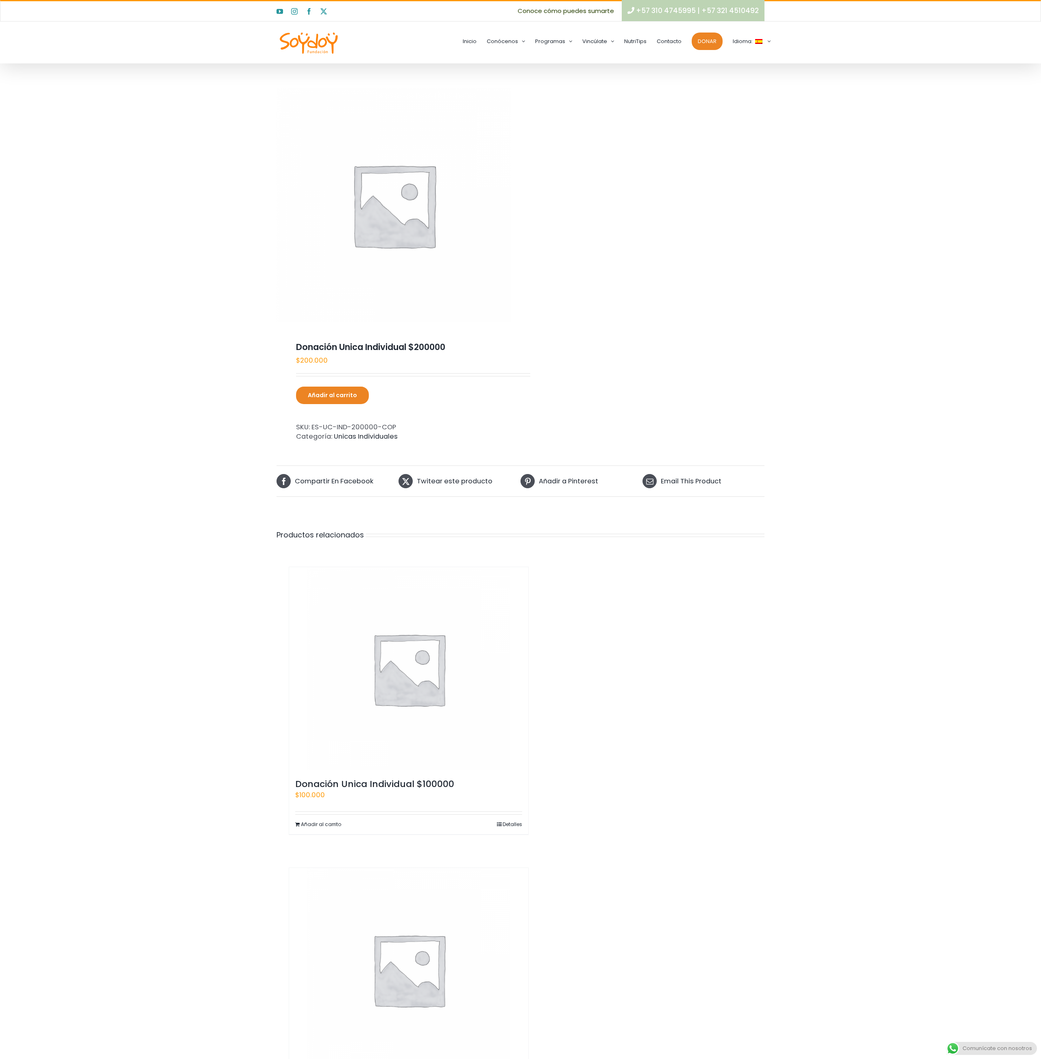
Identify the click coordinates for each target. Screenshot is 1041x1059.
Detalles (512, 824)
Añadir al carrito (332, 395)
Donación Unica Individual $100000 (374, 784)
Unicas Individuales (366, 436)
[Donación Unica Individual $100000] (408, 668)
